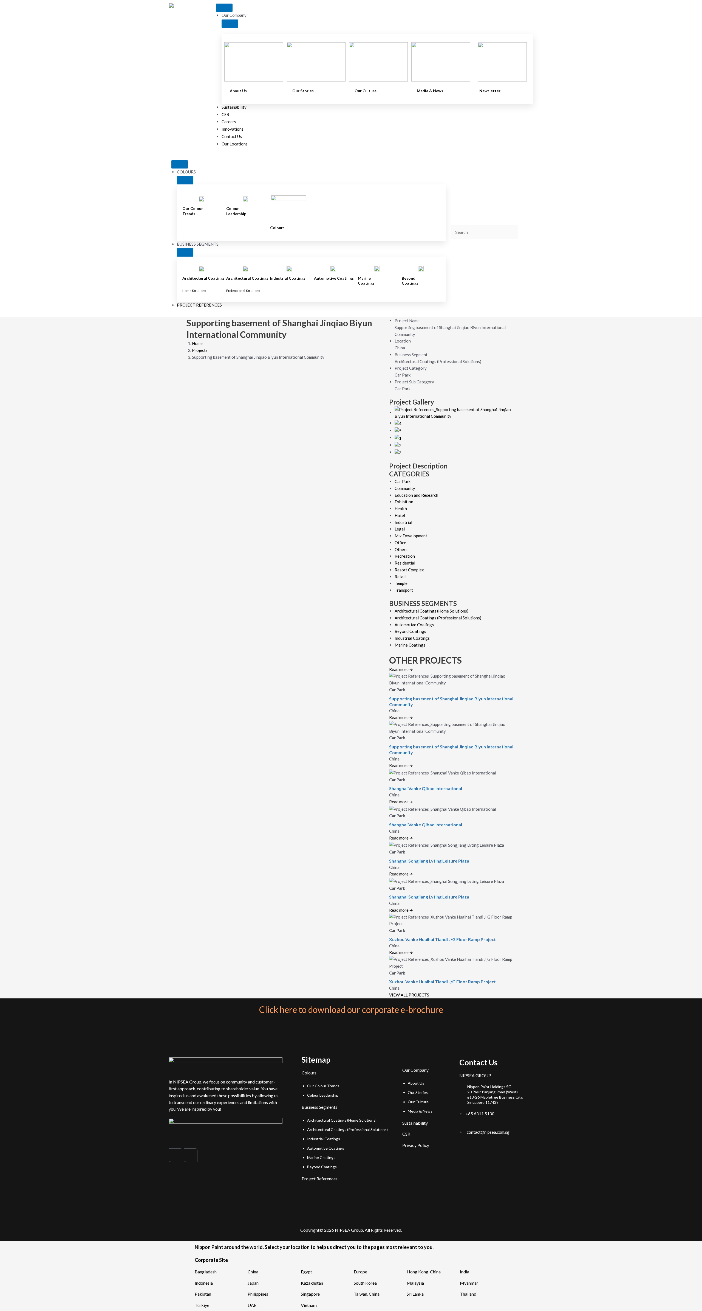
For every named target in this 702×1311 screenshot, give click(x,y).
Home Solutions (194, 291)
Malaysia (415, 1282)
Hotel (400, 515)
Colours (277, 227)
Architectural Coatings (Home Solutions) (431, 610)
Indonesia (204, 1282)
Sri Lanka (415, 1293)
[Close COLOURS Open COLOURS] (185, 180)
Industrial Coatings (287, 278)
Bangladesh (206, 1271)
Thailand (468, 1293)
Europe (360, 1271)
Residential (405, 562)
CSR (406, 1133)
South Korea (365, 1282)
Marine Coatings (366, 280)
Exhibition (404, 501)
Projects (200, 350)
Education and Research (416, 495)
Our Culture (366, 90)
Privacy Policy (415, 1145)
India (464, 1271)
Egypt (306, 1271)
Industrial (403, 522)
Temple (401, 583)
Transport (404, 590)
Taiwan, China (367, 1293)
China (253, 1271)
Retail (400, 576)
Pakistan (203, 1293)
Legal (400, 528)
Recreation (405, 556)
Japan (253, 1282)
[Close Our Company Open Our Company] (230, 23)
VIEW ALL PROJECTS (409, 994)
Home (197, 343)
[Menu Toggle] (224, 8)
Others (401, 549)
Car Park (403, 481)
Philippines (258, 1293)
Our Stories (303, 90)
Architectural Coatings (203, 278)
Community (405, 488)
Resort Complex (409, 569)
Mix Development (411, 535)
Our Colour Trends (192, 211)
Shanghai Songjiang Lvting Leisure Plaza (429, 860)
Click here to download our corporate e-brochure (351, 1009)
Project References (320, 1178)
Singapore (310, 1293)
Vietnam (309, 1305)
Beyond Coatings (410, 280)
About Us (238, 90)
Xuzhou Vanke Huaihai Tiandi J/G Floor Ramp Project (442, 939)
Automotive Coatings (334, 278)
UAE (252, 1305)
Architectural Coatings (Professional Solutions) (438, 617)
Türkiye (202, 1305)
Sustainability (415, 1122)
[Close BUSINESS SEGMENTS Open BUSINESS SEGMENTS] (185, 252)
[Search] (459, 244)
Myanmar (469, 1282)
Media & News (430, 90)
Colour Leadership (236, 211)
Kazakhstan (312, 1282)
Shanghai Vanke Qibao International (425, 788)
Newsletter (489, 90)
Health (401, 508)
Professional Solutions (243, 291)
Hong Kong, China (424, 1271)
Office (400, 542)
